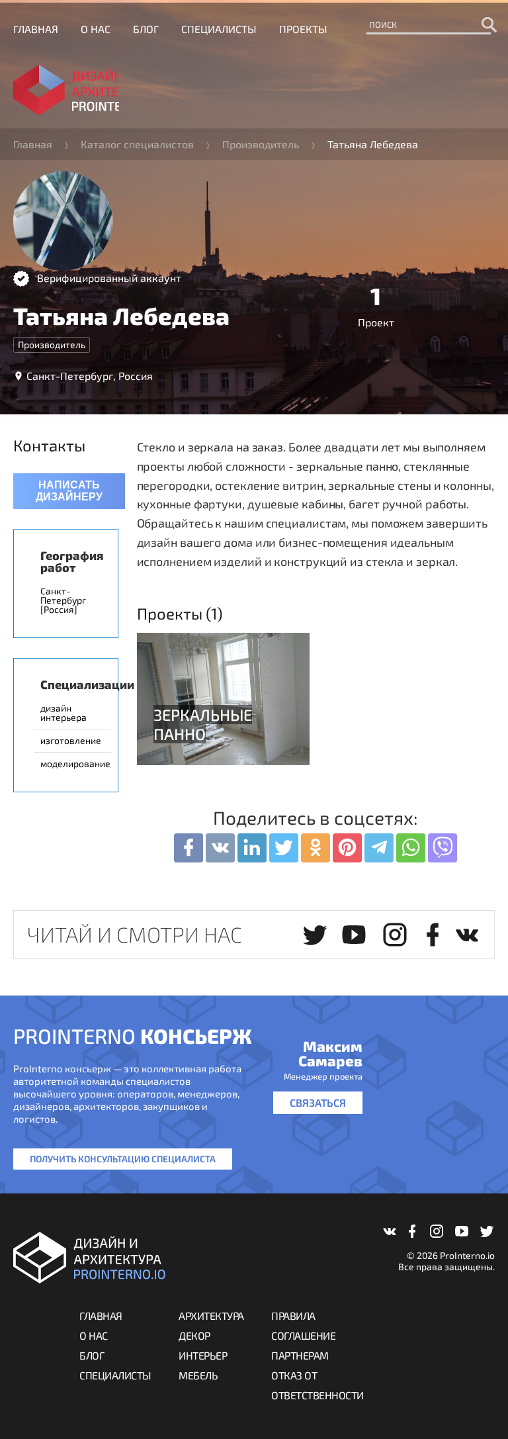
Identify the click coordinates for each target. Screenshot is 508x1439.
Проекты (303, 29)
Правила (293, 1315)
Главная (35, 29)
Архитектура (211, 1315)
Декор (194, 1335)
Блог (146, 29)
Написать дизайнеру (69, 490)
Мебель (198, 1375)
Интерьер (203, 1355)
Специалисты (219, 29)
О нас (95, 29)
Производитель (260, 144)
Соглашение (303, 1335)
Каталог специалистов (137, 144)
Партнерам (300, 1355)
